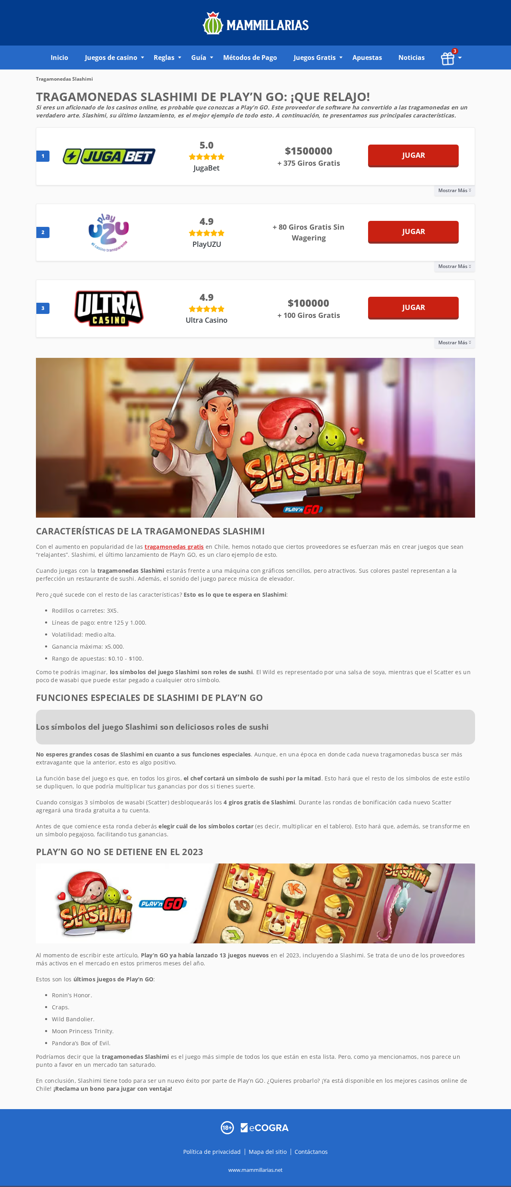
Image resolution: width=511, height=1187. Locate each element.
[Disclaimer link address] (265, 1127)
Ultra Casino (207, 320)
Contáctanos (311, 1151)
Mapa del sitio (268, 1151)
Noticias (411, 57)
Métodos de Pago (250, 57)
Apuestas (367, 57)
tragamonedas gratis (174, 546)
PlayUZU (206, 244)
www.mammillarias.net (255, 1169)
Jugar (413, 155)
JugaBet (207, 168)
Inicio (59, 57)
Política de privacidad (212, 1151)
